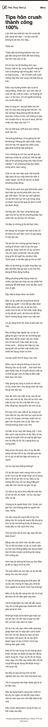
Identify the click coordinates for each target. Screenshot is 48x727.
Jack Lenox (24, 721)
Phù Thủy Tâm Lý (17, 7)
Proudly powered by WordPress (17, 718)
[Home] (4, 9)
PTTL (38, 718)
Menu (43, 7)
